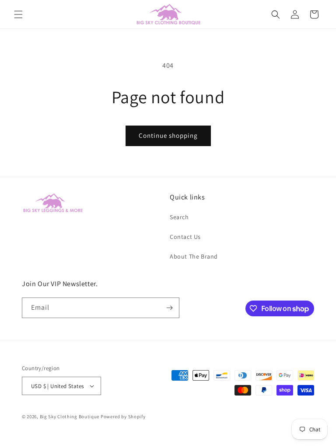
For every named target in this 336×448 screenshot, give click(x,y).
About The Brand (194, 256)
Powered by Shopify (123, 416)
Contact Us (185, 237)
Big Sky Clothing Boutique (70, 416)
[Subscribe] (169, 308)
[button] (18, 14)
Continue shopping (168, 135)
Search (179, 217)
